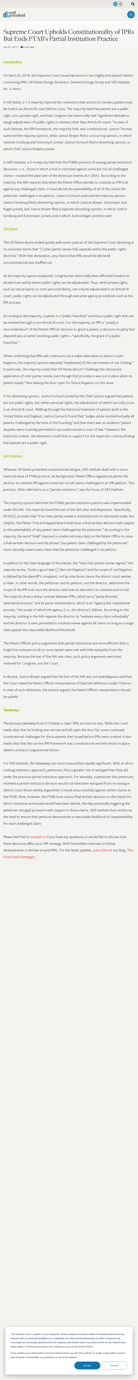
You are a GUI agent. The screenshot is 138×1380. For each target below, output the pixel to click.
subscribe (100, 850)
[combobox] (132, 4)
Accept (87, 1365)
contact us (38, 836)
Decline (114, 1365)
